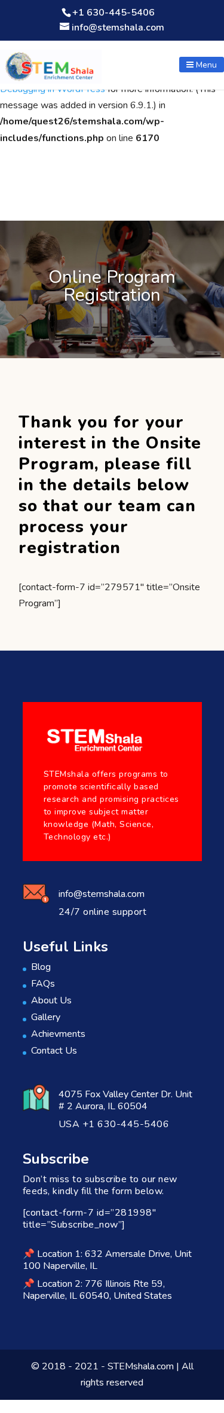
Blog (41, 966)
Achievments (58, 1033)
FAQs (43, 983)
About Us (51, 1000)
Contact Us (54, 1050)
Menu (205, 65)
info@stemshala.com (102, 894)
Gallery (45, 1017)
